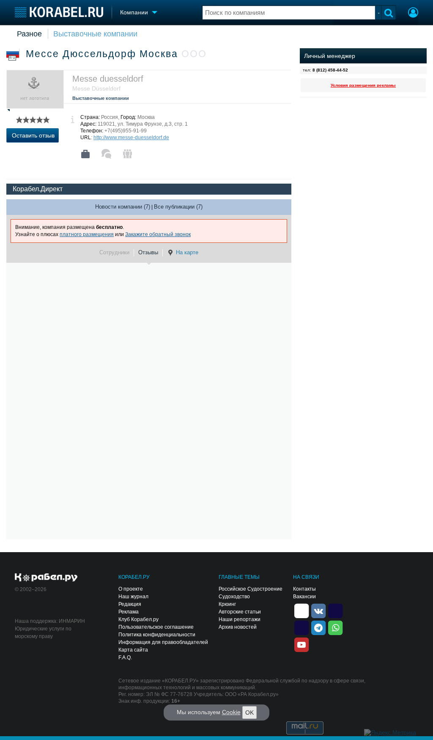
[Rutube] (335, 610)
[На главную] (59, 12)
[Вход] (413, 13)
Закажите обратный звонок (158, 234)
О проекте (130, 589)
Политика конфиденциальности (156, 635)
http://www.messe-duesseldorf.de (131, 137)
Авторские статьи (240, 612)
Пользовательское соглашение (156, 627)
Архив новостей (238, 627)
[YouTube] (301, 644)
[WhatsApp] (335, 627)
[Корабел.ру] (46, 578)
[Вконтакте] (318, 610)
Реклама (128, 612)
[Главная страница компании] (85, 154)
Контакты (304, 589)
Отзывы (148, 252)
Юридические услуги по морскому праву (43, 632)
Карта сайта (133, 650)
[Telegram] (318, 627)
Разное (29, 34)
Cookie (231, 712)
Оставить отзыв (33, 135)
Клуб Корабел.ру (138, 619)
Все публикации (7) (178, 207)
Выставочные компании (95, 34)
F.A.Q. (125, 657)
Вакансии (304, 597)
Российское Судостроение (250, 589)
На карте (187, 252)
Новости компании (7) (122, 207)
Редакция (129, 604)
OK (249, 712)
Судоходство (234, 597)
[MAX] (301, 627)
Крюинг (227, 604)
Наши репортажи (239, 619)
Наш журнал (133, 597)
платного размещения (87, 234)
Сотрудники (114, 252)
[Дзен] (301, 610)
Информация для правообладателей (163, 642)
